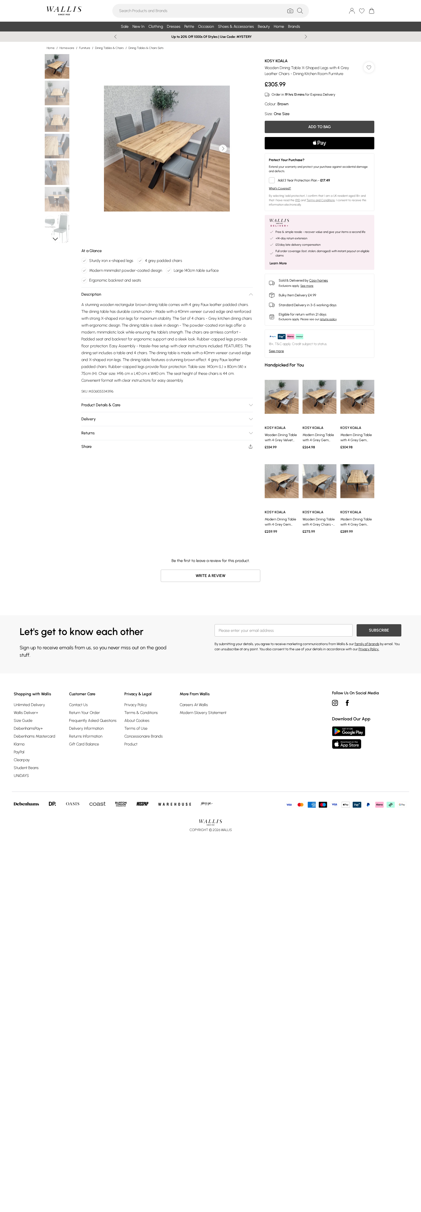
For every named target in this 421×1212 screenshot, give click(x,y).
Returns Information (85, 736)
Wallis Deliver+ (26, 712)
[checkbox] (319, 180)
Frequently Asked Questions (92, 720)
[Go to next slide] (223, 148)
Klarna (19, 744)
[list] (167, 148)
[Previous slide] (115, 37)
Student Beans (26, 767)
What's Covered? (280, 188)
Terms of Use (135, 728)
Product (130, 744)
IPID (297, 200)
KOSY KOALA (276, 61)
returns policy (328, 319)
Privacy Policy (135, 704)
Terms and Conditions (320, 200)
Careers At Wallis (194, 704)
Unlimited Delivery (29, 704)
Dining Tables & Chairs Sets (146, 48)
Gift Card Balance (84, 744)
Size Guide (23, 720)
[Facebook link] (347, 703)
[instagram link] (335, 703)
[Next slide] (306, 37)
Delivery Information (86, 728)
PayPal (19, 752)
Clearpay (22, 760)
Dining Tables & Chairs (109, 48)
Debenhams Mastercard (34, 736)
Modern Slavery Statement (203, 712)
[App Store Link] (348, 737)
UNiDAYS (21, 775)
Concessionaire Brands (143, 736)
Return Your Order (84, 712)
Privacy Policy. (369, 649)
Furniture (84, 48)
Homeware (66, 48)
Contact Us (78, 704)
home (51, 48)
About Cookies (136, 720)
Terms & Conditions (141, 712)
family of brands (367, 644)
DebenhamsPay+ (28, 728)
